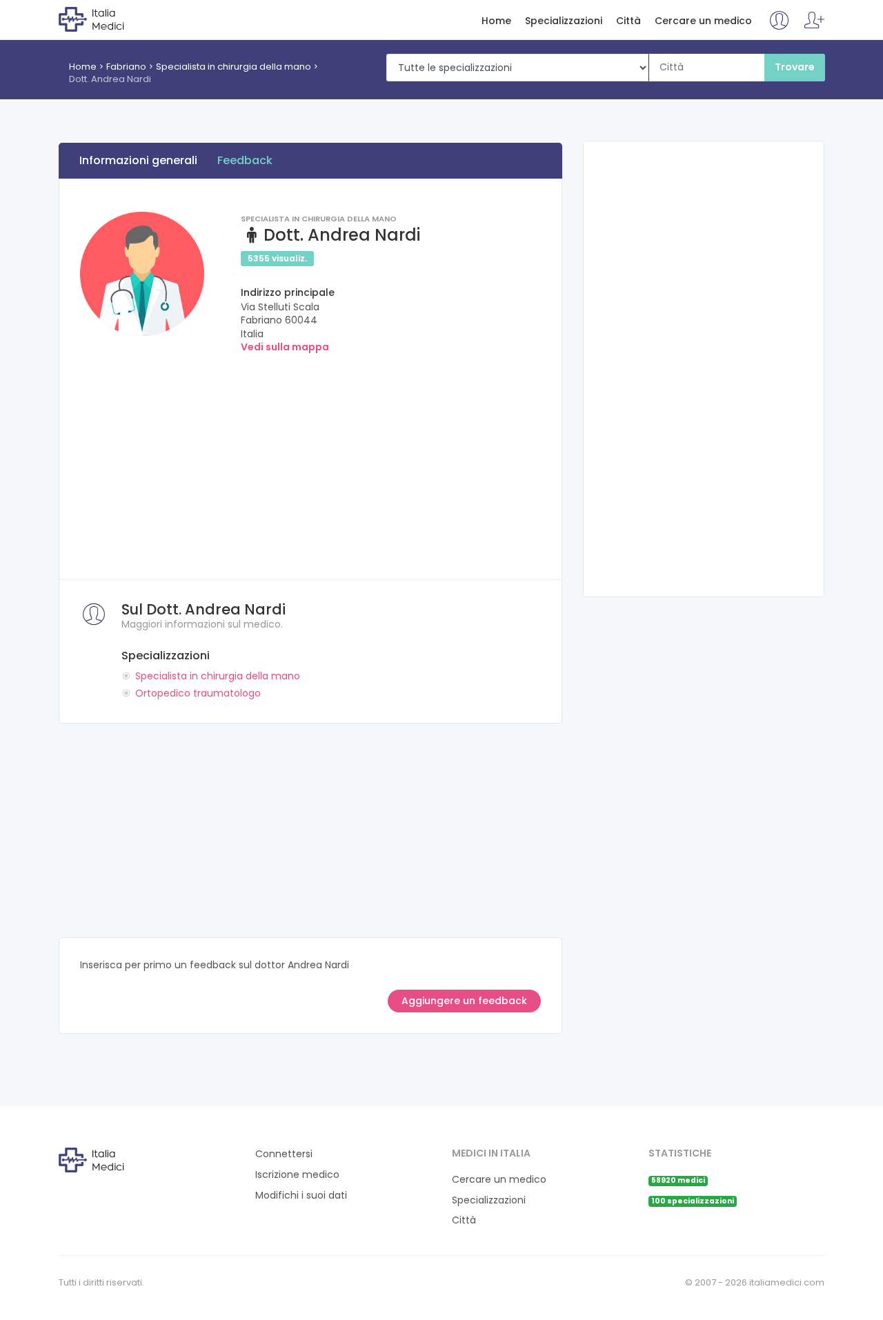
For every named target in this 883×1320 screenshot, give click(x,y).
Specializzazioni (563, 21)
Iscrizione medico (297, 1174)
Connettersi (283, 1154)
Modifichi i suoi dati (301, 1195)
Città (628, 21)
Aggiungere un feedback (464, 1001)
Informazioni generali (138, 160)
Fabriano (126, 66)
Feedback (244, 160)
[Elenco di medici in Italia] (115, 19)
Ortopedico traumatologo (198, 693)
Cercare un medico (703, 21)
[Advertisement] (310, 462)
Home (496, 21)
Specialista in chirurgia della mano (233, 66)
